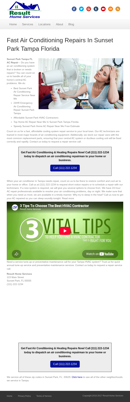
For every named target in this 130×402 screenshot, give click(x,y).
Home (13, 24)
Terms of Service (44, 396)
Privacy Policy (24, 396)
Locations (44, 24)
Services (27, 24)
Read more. (68, 198)
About (59, 24)
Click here (77, 377)
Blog (71, 24)
